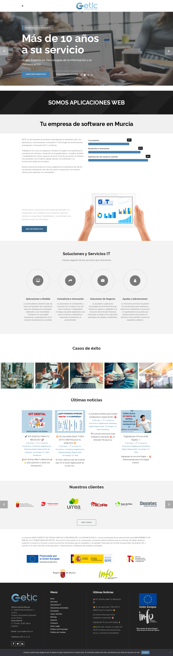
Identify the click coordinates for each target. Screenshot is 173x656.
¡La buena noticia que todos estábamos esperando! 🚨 (104, 616)
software (46, 139)
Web (47, 452)
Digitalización (46, 446)
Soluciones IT (55, 605)
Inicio (52, 599)
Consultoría (36, 446)
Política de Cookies (58, 632)
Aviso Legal (55, 626)
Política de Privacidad (59, 629)
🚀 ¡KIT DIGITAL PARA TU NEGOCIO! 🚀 (107, 600)
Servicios (54, 602)
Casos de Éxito (56, 614)
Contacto (54, 623)
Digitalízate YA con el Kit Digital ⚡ (106, 622)
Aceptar (145, 652)
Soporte (53, 620)
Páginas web (42, 449)
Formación (54, 611)
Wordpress (37, 455)
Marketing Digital (30, 449)
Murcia (53, 145)
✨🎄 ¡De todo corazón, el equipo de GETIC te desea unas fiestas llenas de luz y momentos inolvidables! (107, 630)
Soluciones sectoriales (59, 608)
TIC (43, 452)
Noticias (53, 617)
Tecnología (37, 452)
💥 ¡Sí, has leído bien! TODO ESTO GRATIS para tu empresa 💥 (70, 439)
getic (32, 443)
